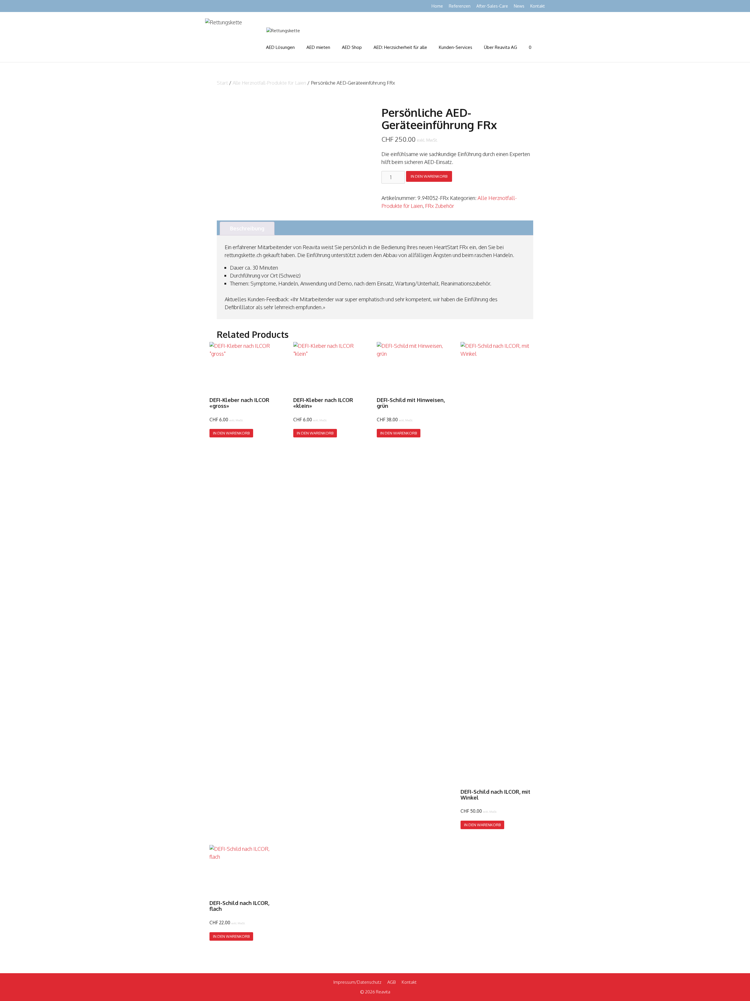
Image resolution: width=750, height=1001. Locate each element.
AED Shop (352, 47)
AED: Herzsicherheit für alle (400, 47)
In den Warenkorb (429, 176)
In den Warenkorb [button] (231, 433)
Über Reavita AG (500, 47)
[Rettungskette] (283, 31)
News (519, 6)
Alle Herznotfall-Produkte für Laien (269, 83)
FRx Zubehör (439, 206)
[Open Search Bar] (539, 47)
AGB (391, 982)
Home (437, 6)
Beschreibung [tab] (247, 228)
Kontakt (537, 6)
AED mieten (318, 47)
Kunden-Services (455, 47)
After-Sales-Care (492, 6)
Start (222, 83)
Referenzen (460, 6)
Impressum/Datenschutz (357, 982)
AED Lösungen (280, 47)
